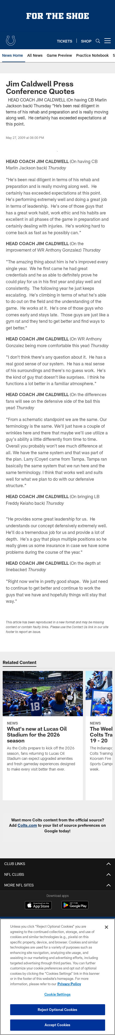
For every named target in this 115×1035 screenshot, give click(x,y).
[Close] (106, 927)
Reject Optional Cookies (58, 1009)
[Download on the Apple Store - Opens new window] (38, 905)
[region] (57, 977)
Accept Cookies (58, 1025)
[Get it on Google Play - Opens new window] (75, 907)
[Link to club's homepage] (10, 38)
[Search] (98, 40)
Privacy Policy (69, 984)
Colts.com (27, 825)
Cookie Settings (57, 994)
